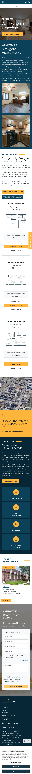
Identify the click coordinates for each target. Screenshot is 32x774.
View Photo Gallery (12, 197)
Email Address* (10, 646)
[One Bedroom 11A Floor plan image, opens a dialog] (16, 221)
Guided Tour (19, 251)
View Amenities (10, 481)
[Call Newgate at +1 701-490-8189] (29, 2)
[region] (16, 760)
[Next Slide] (28, 582)
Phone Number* (10, 651)
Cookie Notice (6, 759)
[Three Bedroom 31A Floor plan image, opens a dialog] (16, 339)
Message (8, 665)
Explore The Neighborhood (12, 431)
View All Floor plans (13, 192)
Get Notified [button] (19, 364)
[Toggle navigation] (2, 2)
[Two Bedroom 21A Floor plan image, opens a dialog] (16, 280)
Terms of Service (9, 681)
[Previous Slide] (4, 582)
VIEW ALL (6, 600)
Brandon (6, 587)
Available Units (19, 246)
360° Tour (20, 301)
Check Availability (12, 34)
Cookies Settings (16, 762)
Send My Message (16, 686)
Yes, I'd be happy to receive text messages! (16, 656)
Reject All (16, 766)
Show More (24, 660)
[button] (26, 2)
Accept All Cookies (16, 771)
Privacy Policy (13, 679)
